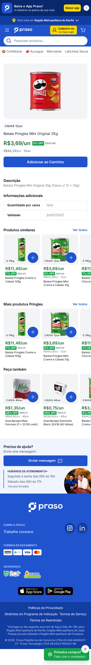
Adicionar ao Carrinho (45, 162)
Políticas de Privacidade (45, 608)
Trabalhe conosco (18, 531)
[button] (72, 8)
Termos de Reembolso (46, 620)
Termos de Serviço (72, 614)
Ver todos (80, 230)
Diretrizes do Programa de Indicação (31, 614)
